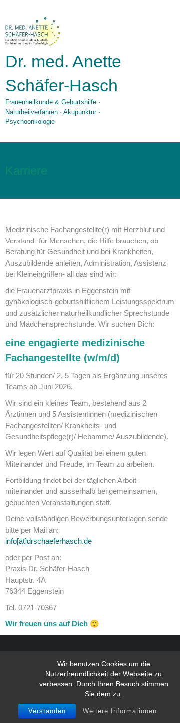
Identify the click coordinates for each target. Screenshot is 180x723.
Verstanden (47, 711)
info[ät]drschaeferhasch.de (49, 541)
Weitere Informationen (120, 711)
